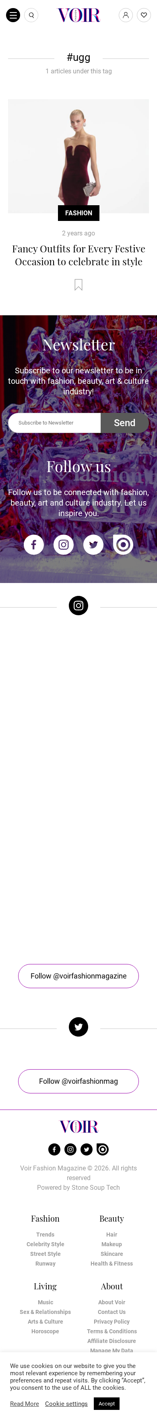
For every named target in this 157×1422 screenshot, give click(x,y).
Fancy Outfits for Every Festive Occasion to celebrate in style (78, 255)
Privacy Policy (112, 1321)
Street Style (45, 1254)
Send (125, 423)
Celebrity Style (45, 1244)
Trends (45, 1234)
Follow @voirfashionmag (78, 1081)
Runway (45, 1263)
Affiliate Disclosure (111, 1341)
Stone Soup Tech (96, 1187)
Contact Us (112, 1312)
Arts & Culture (45, 1321)
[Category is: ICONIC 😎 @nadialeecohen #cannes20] (78, 742)
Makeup (111, 1244)
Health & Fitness (112, 1263)
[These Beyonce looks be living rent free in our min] (78, 900)
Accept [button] (107, 1404)
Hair (111, 1234)
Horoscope (45, 1331)
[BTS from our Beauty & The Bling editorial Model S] (78, 663)
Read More (24, 1403)
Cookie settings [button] (66, 1403)
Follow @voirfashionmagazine (79, 976)
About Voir (111, 1302)
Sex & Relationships (45, 1312)
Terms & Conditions (112, 1331)
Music (45, 1302)
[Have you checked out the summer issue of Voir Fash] (78, 821)
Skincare (112, 1254)
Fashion (78, 213)
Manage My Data (111, 1350)
